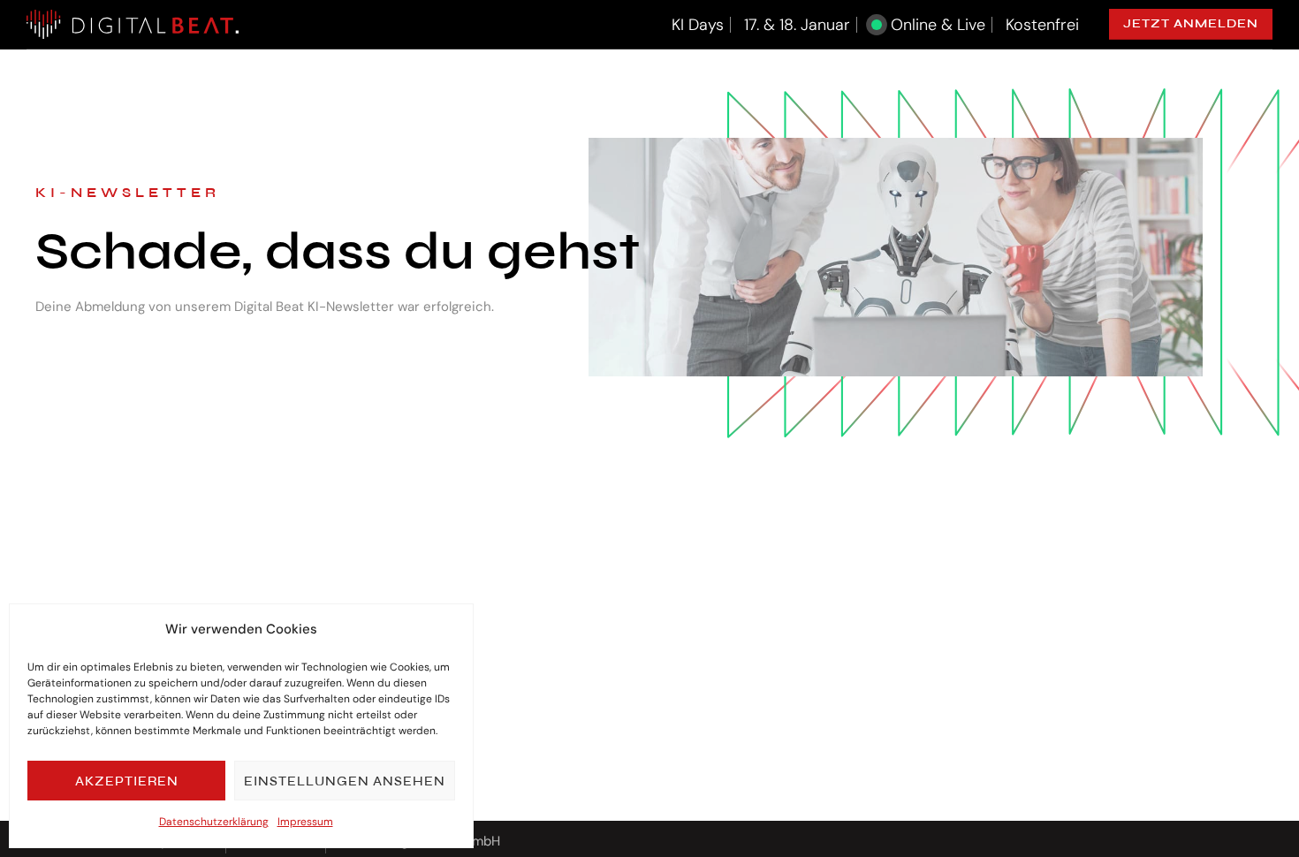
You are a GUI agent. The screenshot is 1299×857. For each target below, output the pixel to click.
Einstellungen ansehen (344, 781)
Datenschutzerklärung (214, 822)
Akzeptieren (127, 781)
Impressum (305, 822)
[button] (1190, 24)
